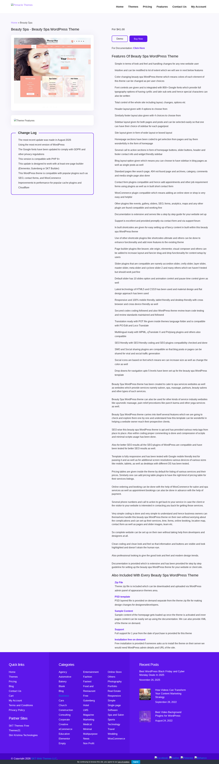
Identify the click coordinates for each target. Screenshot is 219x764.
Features (162, 6)
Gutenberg (89, 700)
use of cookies (123, 762)
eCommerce (65, 729)
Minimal (87, 729)
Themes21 (14, 730)
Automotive (65, 676)
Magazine (88, 714)
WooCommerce (116, 738)
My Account (198, 6)
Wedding (112, 733)
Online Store (115, 672)
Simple (111, 700)
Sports (111, 719)
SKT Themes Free (19, 725)
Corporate (64, 719)
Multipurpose (90, 733)
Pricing (147, 6)
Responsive (114, 695)
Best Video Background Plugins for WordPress (168, 714)
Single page (114, 705)
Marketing (88, 719)
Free (85, 695)
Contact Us (179, 6)
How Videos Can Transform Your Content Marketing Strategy (170, 694)
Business (64, 695)
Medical (87, 724)
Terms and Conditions (21, 705)
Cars (61, 700)
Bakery (63, 681)
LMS (85, 710)
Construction (66, 710)
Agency (63, 672)
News (86, 738)
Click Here (139, 48)
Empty (62, 743)
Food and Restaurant (89, 688)
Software (113, 710)
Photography (115, 681)
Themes (133, 6)
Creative (63, 724)
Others (111, 676)
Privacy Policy (17, 710)
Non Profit (88, 743)
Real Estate (114, 691)
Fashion (87, 676)
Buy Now (138, 38)
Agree (135, 762)
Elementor (64, 738)
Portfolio (112, 686)
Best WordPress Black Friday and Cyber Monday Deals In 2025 (162, 673)
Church (63, 705)
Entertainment (91, 672)
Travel (111, 729)
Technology (114, 724)
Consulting (64, 714)
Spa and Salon (116, 714)
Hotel (86, 705)
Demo (120, 38)
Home (120, 6)
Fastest (87, 681)
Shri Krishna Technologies (23, 735)
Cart (11, 695)
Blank (62, 686)
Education (64, 733)
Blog (11, 686)
